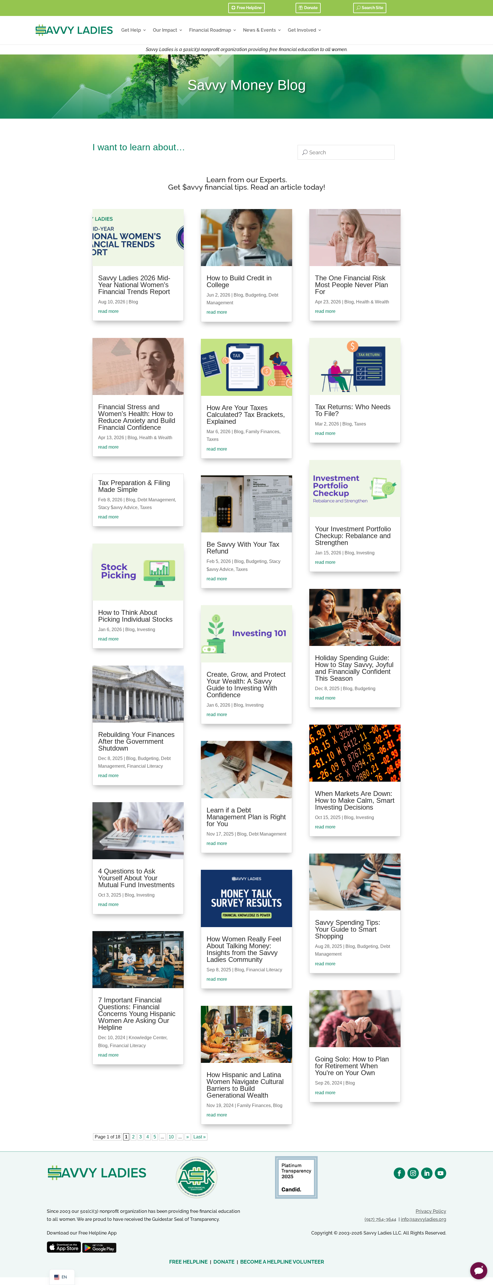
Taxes (146, 507)
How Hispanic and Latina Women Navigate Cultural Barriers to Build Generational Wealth (245, 1085)
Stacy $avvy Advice (118, 507)
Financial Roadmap (210, 30)
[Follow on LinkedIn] (427, 1173)
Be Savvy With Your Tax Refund (243, 547)
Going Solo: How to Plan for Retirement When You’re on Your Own (352, 1066)
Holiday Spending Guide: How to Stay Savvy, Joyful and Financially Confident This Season (354, 668)
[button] (478, 1270)
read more (108, 311)
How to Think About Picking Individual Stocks (135, 616)
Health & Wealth (155, 437)
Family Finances (262, 431)
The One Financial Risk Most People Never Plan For (351, 284)
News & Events (259, 30)
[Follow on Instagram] (413, 1173)
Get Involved (302, 30)
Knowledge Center (147, 1037)
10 (171, 1136)
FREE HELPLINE (188, 1262)
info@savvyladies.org (423, 1219)
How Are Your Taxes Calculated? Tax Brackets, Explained (246, 414)
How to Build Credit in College (239, 281)
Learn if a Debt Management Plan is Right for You (246, 817)
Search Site (372, 7)
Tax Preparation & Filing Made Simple (134, 486)
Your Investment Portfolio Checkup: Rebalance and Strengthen (353, 535)
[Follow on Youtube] (440, 1173)
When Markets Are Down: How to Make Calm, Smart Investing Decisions (355, 800)
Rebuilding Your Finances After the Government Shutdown (136, 741)
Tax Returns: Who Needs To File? (353, 410)
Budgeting (148, 758)
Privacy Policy (431, 1211)
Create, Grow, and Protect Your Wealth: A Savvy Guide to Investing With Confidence (246, 684)
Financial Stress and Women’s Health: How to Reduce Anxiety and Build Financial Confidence (136, 417)
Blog (133, 301)
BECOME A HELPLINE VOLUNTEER (282, 1262)
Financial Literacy (145, 766)
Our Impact (165, 30)
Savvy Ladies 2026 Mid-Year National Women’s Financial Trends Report (134, 284)
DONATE (224, 1262)
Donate (311, 7)
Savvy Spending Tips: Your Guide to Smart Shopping (347, 929)
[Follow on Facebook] (399, 1173)
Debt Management (156, 499)
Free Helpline (249, 7)
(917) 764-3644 (380, 1219)
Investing (146, 629)
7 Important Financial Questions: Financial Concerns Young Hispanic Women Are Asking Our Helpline (136, 1013)
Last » (199, 1136)
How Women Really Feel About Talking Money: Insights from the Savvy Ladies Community (244, 949)
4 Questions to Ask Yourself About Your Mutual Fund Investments (136, 878)
